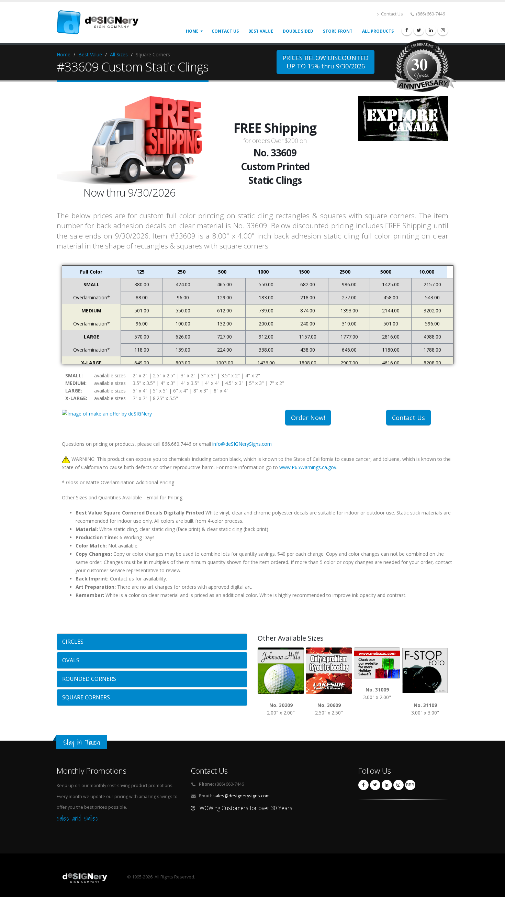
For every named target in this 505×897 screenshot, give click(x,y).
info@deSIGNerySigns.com (242, 444)
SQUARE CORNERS (86, 697)
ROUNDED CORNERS (89, 679)
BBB (410, 785)
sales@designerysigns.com (241, 796)
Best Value (90, 54)
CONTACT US (225, 31)
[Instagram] (443, 30)
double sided (298, 31)
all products (378, 31)
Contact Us (391, 14)
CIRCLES (72, 641)
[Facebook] (407, 30)
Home (192, 31)
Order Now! (308, 417)
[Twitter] (419, 30)
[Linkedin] (431, 30)
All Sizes (119, 54)
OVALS (70, 660)
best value (260, 31)
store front (337, 31)
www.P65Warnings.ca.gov (307, 467)
